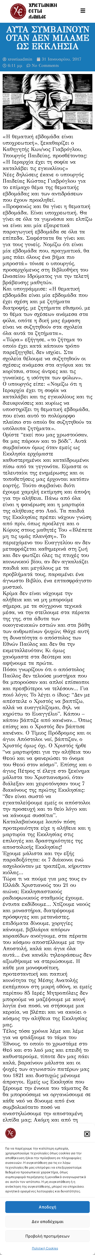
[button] (87, 1134)
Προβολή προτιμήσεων (47, 1236)
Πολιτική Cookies (45, 1248)
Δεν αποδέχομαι (47, 1221)
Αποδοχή (47, 1207)
